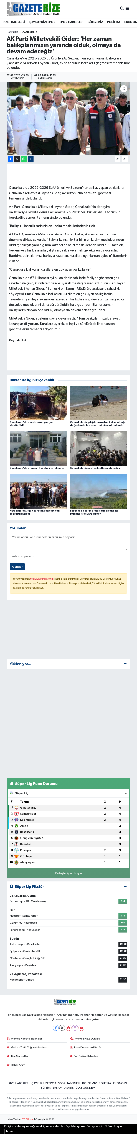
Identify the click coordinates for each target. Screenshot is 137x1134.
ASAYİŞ (69, 1087)
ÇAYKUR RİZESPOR (42, 22)
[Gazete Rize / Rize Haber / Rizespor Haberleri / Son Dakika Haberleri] (42, 9)
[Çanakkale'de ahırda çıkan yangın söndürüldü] (38, 402)
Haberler (12, 32)
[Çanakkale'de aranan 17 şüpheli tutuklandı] (38, 448)
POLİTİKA (113, 22)
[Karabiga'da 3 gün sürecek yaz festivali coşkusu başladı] (38, 491)
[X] (62, 1028)
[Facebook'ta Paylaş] (10, 159)
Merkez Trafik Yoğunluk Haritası (29, 1047)
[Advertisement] (69, 631)
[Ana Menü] (127, 8)
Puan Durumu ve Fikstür (87, 1047)
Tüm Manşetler (19, 1056)
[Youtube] (81, 1028)
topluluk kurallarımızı (42, 578)
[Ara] (122, 8)
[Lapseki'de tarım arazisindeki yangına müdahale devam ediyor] (99, 491)
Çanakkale (29, 32)
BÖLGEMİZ (95, 22)
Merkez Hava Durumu (87, 1038)
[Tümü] (125, 664)
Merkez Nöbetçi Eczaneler (26, 1038)
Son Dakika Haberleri (86, 1056)
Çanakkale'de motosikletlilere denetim (95, 468)
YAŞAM (57, 1087)
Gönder (17, 566)
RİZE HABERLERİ (14, 22)
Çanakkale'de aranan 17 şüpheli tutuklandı (37, 468)
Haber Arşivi (18, 1065)
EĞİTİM (46, 1087)
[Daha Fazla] (31, 159)
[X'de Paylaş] (17, 159)
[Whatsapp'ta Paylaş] (24, 159)
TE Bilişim (28, 1119)
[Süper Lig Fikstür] (125, 886)
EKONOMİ (120, 1083)
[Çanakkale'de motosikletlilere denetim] (99, 448)
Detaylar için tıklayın (68, 873)
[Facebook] (56, 1028)
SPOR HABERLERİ (71, 22)
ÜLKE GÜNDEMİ (86, 1087)
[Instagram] (75, 1028)
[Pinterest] (69, 1028)
